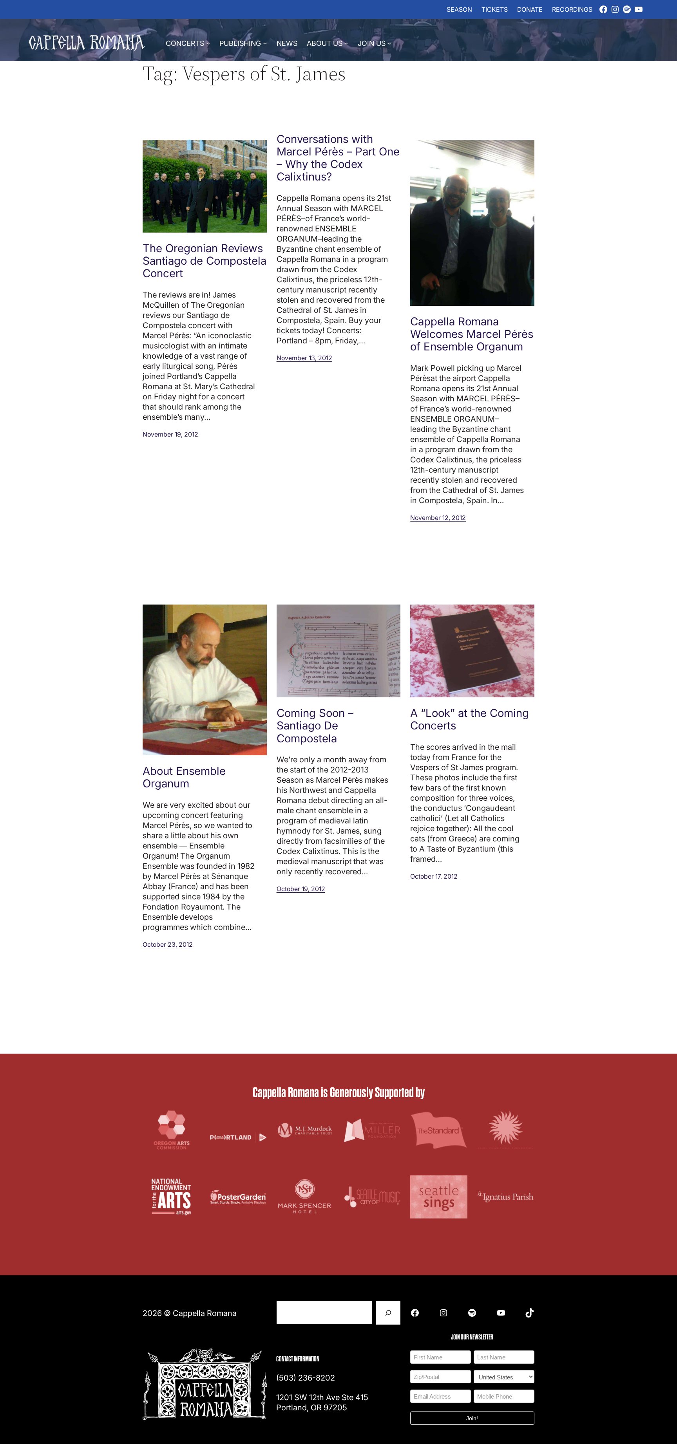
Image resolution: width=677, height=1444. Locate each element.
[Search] (388, 1313)
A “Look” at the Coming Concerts (469, 718)
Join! (472, 1418)
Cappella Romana (205, 1313)
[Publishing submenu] (265, 43)
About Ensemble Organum (184, 776)
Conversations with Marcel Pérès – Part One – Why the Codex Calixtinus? (338, 157)
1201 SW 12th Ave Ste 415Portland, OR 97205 (322, 1402)
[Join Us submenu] (389, 43)
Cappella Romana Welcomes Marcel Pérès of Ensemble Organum (471, 334)
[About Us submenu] (346, 43)
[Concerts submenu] (208, 43)
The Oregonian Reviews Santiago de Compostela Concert (204, 261)
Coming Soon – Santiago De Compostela (315, 725)
